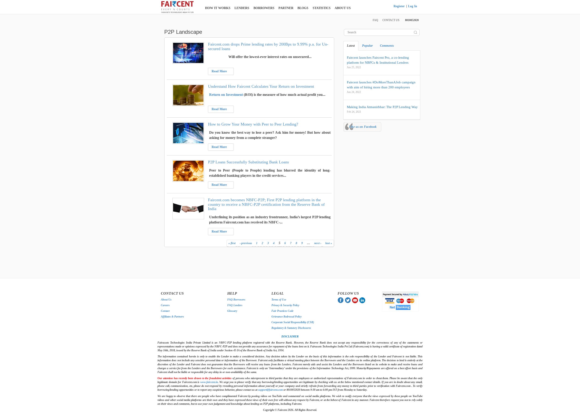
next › (317, 243)
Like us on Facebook (363, 126)
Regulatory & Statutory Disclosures (291, 328)
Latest (351, 45)
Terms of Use (278, 299)
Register (399, 6)
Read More (220, 71)
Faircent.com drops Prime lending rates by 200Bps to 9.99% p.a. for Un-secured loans (268, 46)
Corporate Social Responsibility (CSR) (292, 322)
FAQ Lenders (234, 305)
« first (232, 243)
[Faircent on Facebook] (341, 300)
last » (328, 243)
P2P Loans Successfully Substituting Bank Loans (248, 162)
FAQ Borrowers (236, 299)
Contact (165, 311)
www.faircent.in (209, 382)
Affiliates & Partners (172, 316)
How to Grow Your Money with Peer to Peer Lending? (253, 124)
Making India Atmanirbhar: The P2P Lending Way (382, 107)
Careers (165, 305)
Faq (375, 20)
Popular (367, 45)
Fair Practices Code (282, 311)
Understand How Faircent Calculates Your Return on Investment (261, 86)
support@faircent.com (270, 389)
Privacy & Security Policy (285, 305)
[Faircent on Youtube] (355, 300)
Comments (387, 45)
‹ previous (246, 243)
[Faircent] (177, 7)
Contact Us (390, 20)
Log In (412, 6)
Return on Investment (226, 95)
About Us (166, 299)
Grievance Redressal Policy (286, 316)
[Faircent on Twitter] (348, 300)
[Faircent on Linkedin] (362, 300)
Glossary (232, 311)
